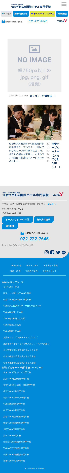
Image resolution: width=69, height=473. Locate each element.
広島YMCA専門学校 (12, 435)
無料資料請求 (21, 14)
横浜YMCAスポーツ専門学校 (16, 398)
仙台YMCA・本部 (11, 287)
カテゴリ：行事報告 (41, 95)
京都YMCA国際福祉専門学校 (16, 416)
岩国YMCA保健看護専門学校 (16, 454)
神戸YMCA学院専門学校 (14, 410)
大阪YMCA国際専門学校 (14, 429)
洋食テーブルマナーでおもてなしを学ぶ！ (55, 155)
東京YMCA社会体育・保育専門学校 (19, 385)
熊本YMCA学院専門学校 (14, 461)
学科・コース (32, 265)
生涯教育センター (51, 271)
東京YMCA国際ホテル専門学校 (17, 372)
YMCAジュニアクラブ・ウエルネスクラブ (22, 306)
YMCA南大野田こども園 (14, 318)
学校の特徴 (16, 265)
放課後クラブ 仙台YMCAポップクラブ (20, 337)
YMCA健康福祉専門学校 (14, 404)
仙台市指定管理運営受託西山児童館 (19, 363)
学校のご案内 (31, 271)
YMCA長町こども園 (12, 331)
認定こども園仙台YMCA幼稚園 (17, 293)
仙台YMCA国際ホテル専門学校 (17, 299)
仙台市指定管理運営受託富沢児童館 (19, 356)
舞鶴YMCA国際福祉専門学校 (16, 423)
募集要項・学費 (51, 265)
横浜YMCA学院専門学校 (14, 391)
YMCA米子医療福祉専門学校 (16, 448)
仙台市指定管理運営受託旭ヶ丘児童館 (20, 350)
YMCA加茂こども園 (12, 325)
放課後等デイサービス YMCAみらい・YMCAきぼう (26, 344)
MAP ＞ (53, 204)
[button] (64, 4)
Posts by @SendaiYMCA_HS (17, 245)
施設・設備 (15, 271)
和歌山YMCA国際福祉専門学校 (17, 442)
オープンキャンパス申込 (43, 14)
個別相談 (63, 14)
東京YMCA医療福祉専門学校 (16, 379)
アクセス (7, 14)
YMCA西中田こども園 (13, 312)
